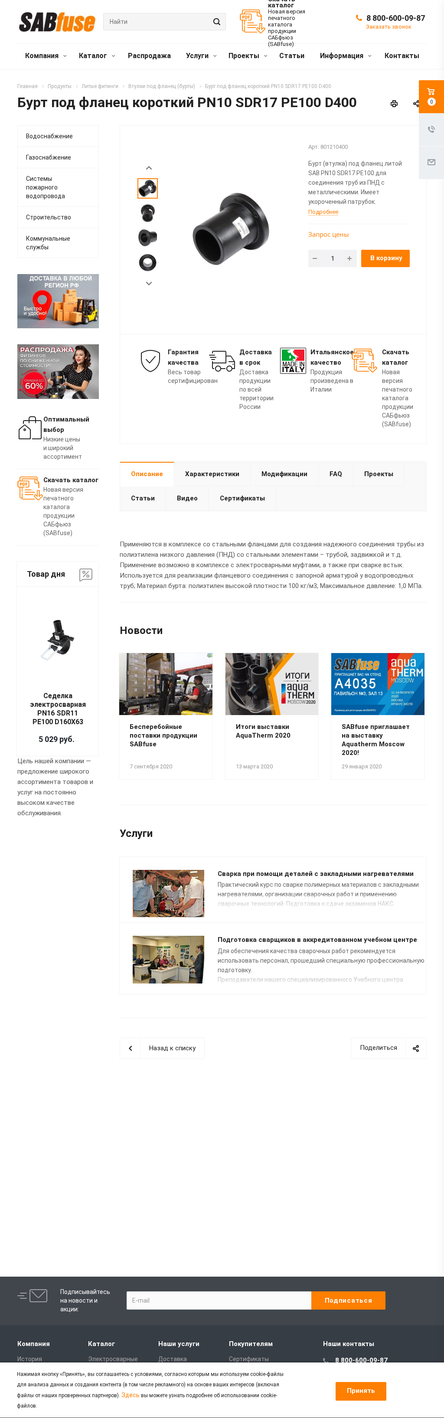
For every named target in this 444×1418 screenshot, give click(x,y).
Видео (187, 498)
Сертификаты (242, 498)
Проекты (245, 56)
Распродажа (149, 56)
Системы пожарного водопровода (45, 187)
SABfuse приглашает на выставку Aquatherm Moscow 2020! (376, 740)
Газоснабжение (48, 157)
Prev (149, 168)
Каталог (94, 56)
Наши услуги (178, 1344)
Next (149, 284)
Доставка (172, 1359)
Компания (42, 56)
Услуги (198, 56)
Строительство (48, 217)
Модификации (284, 474)
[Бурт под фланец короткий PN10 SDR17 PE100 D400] (231, 229)
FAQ (336, 474)
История (29, 1359)
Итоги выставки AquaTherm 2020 (263, 731)
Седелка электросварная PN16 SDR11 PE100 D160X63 (58, 709)
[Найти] (215, 21)
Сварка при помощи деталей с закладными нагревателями (316, 874)
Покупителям (251, 1344)
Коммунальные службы (48, 243)
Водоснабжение (49, 136)
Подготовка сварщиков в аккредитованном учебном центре (317, 940)
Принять (361, 1391)
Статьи (291, 56)
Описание (147, 474)
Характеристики (212, 474)
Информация (342, 56)
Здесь (130, 1395)
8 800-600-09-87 (395, 18)
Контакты (402, 56)
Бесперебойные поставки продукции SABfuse (163, 735)
